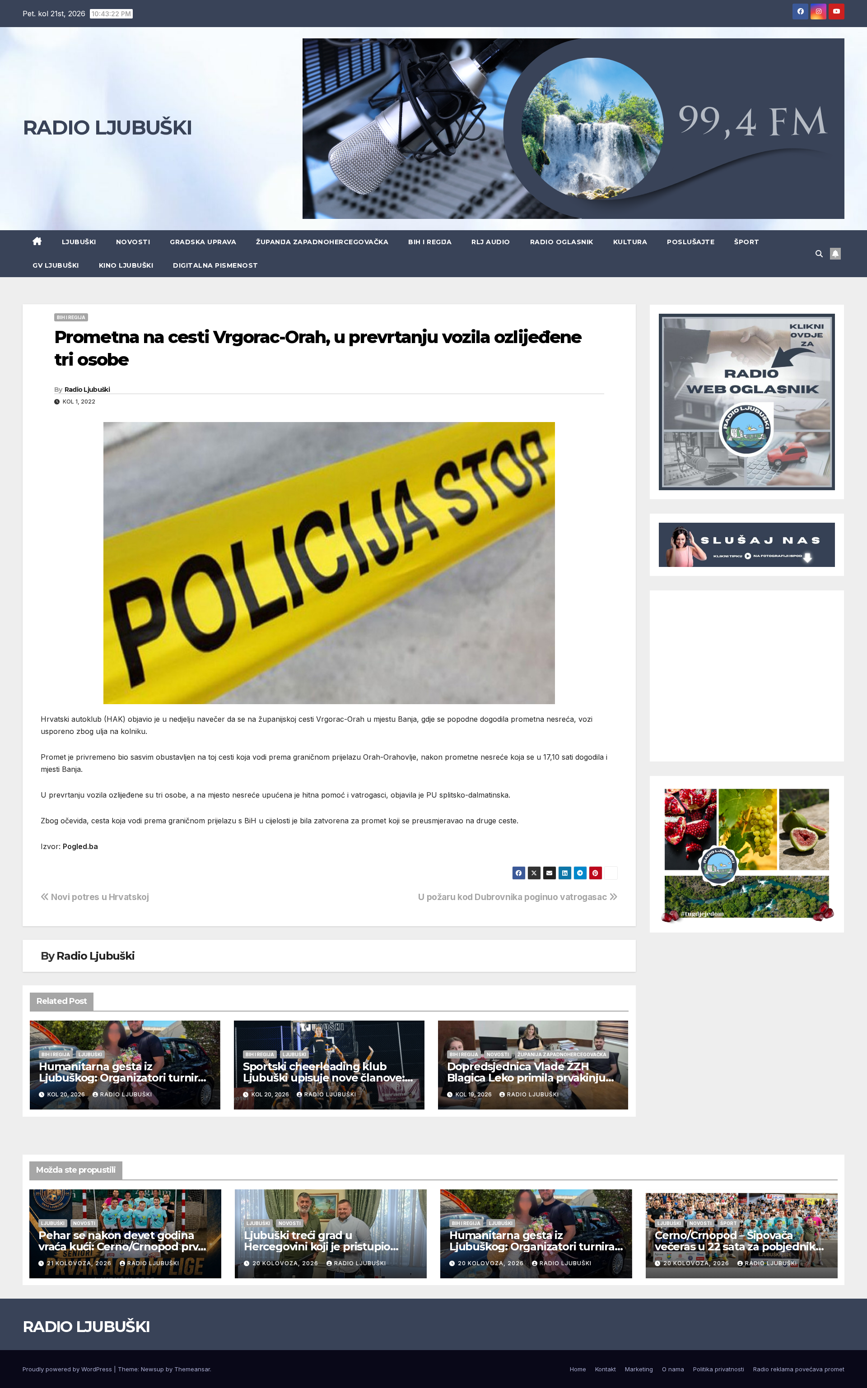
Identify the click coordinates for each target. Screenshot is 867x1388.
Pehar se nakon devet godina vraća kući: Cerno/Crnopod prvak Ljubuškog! (124, 1246)
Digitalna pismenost (215, 265)
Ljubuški (79, 242)
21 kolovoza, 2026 (80, 1263)
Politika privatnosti (718, 1369)
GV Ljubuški (56, 265)
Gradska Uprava (203, 242)
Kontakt (605, 1369)
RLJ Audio (490, 242)
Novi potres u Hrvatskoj (99, 896)
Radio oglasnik (561, 242)
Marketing (639, 1369)
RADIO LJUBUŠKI (107, 127)
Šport (747, 242)
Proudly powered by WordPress (68, 1369)
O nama (673, 1369)
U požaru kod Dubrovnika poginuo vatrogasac (513, 896)
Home (578, 1369)
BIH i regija (430, 242)
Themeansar (192, 1369)
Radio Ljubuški (87, 389)
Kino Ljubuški (126, 265)
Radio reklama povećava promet (798, 1369)
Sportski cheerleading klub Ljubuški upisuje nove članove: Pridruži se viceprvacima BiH (324, 1078)
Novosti (133, 242)
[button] (819, 253)
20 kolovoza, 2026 (286, 1263)
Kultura (630, 242)
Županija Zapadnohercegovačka (322, 242)
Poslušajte (690, 242)
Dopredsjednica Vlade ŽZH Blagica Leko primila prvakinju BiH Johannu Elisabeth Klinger (527, 1078)
